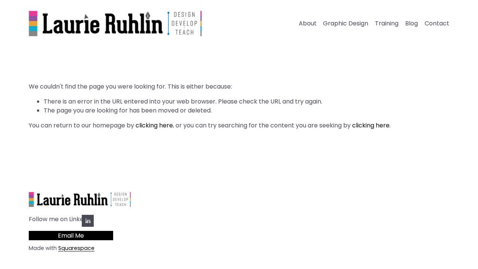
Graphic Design (345, 23)
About (308, 23)
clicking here (154, 125)
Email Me (71, 235)
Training (386, 23)
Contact (437, 23)
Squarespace (76, 248)
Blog (411, 23)
